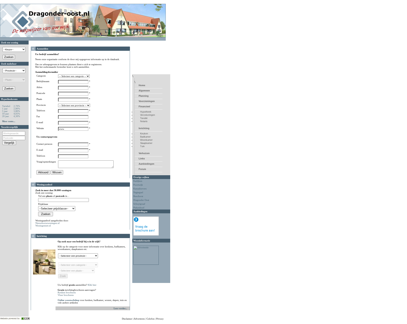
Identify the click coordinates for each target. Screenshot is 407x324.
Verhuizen (144, 153)
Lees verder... (120, 308)
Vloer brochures (66, 295)
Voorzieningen (147, 101)
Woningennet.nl (43, 225)
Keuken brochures (67, 292)
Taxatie (144, 118)
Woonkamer (146, 140)
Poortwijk (138, 184)
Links (142, 158)
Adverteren (139, 318)
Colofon (150, 318)
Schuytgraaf (139, 204)
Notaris (144, 121)
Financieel (144, 106)
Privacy (160, 318)
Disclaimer (127, 318)
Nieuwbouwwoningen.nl (47, 223)
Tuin (142, 146)
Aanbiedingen (146, 164)
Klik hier (92, 285)
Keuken (144, 133)
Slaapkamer (146, 143)
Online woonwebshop (68, 300)
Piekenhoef (138, 207)
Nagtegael (138, 192)
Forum (142, 169)
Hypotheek (145, 111)
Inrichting (144, 128)
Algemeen (144, 90)
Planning (144, 96)
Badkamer (145, 136)
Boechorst (138, 196)
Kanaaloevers (139, 188)
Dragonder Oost (141, 200)
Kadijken (137, 181)
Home (142, 85)
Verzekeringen (147, 115)
